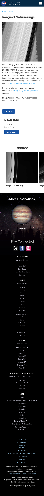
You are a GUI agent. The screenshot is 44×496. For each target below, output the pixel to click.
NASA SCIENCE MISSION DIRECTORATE (22, 454)
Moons (22, 340)
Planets (22, 280)
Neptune (22, 310)
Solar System (22, 257)
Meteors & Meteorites (22, 383)
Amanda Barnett (27, 477)
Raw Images (7, 12)
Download (12, 132)
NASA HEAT (21, 430)
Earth (22, 296)
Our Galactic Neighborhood (12, 8)
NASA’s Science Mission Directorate (22, 474)
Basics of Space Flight (22, 421)
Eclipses (22, 275)
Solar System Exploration (12, 3)
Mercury (22, 290)
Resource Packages (22, 427)
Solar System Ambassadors (22, 424)
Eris (22, 329)
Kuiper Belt (22, 266)
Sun (22, 263)
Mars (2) (22, 353)
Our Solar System (22, 260)
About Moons (22, 344)
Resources (22, 403)
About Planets (22, 283)
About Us (22, 439)
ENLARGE (8, 111)
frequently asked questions (26, 91)
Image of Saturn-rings (14, 186)
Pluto (22, 317)
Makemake (22, 323)
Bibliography (22, 442)
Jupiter (22, 229)
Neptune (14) (22, 365)
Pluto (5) (22, 368)
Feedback (22, 445)
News (22, 397)
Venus (22, 293)
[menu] (40, 3)
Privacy (22, 448)
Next (39, 217)
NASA (3, 3)
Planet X (22, 335)
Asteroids (21, 386)
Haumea (22, 326)
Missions (22, 412)
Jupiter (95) (22, 356)
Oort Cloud (22, 269)
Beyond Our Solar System (22, 272)
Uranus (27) (22, 362)
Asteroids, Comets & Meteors (22, 373)
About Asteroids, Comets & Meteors (22, 376)
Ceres (22, 320)
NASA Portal (22, 456)
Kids (22, 415)
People (22, 409)
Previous (5, 217)
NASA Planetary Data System (22, 83)
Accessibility (22, 462)
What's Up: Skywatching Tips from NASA (22, 400)
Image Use (22, 451)
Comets (22, 389)
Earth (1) (22, 350)
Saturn (22, 305)
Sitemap (22, 459)
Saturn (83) (22, 359)
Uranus (22, 307)
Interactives (22, 418)
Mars (22, 299)
